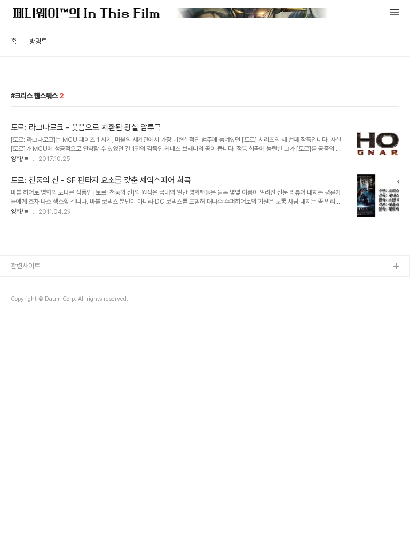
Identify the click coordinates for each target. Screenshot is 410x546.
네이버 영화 (26, 301)
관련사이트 (25, 266)
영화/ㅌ (20, 159)
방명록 (38, 41)
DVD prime (28, 318)
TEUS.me (26, 284)
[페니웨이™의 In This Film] (170, 14)
